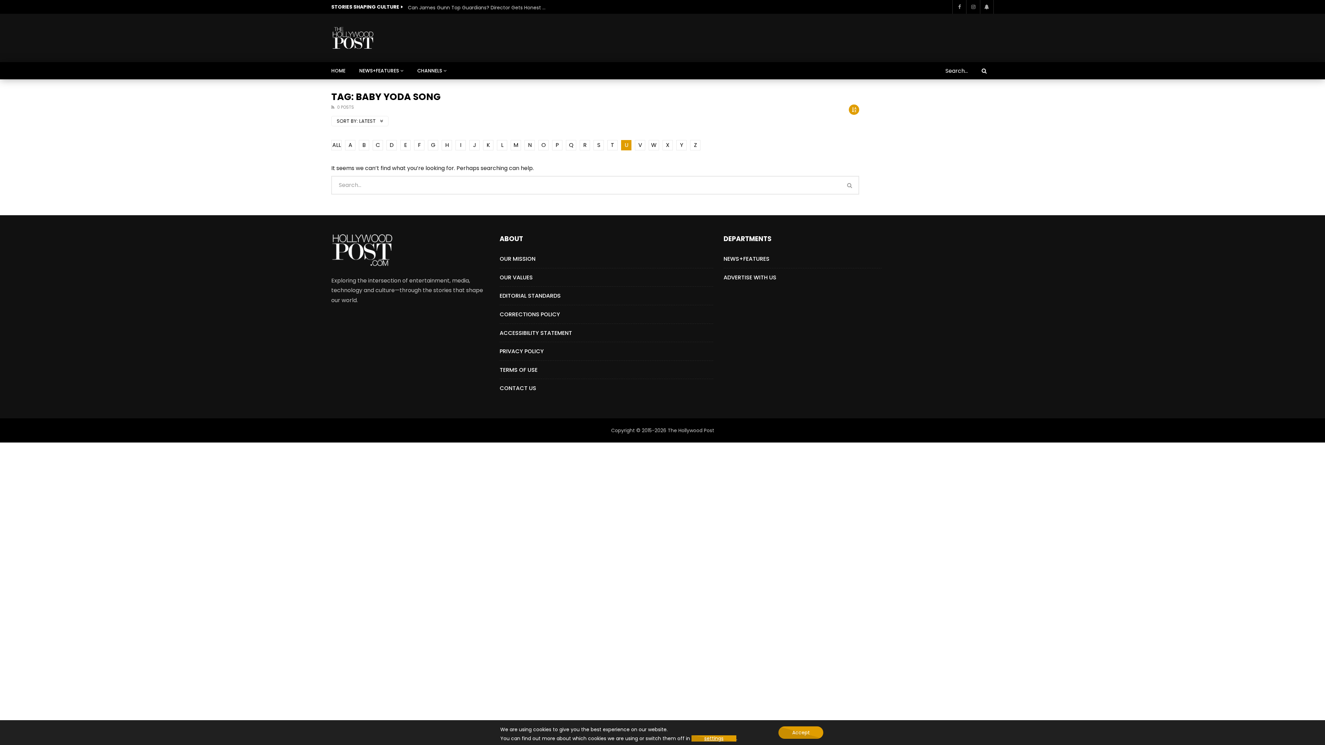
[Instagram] (973, 7)
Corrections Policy (530, 314)
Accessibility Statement (536, 333)
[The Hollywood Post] (352, 38)
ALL (336, 145)
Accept (801, 732)
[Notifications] (987, 7)
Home (338, 70)
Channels (429, 70)
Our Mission (518, 259)
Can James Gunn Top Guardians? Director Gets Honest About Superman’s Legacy (477, 7)
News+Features (379, 70)
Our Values (516, 277)
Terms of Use (519, 370)
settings (714, 738)
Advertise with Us (750, 277)
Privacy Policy (522, 351)
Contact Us (518, 388)
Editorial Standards (530, 296)
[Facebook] (959, 7)
